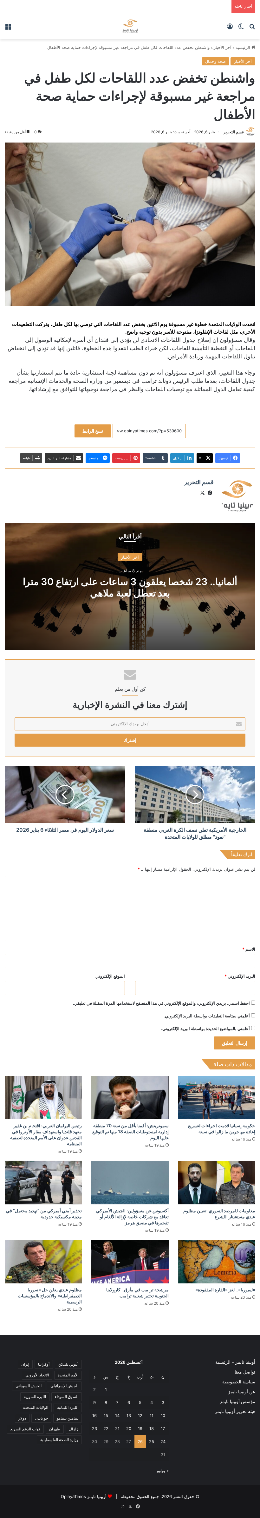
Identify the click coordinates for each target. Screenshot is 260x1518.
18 (151, 1428)
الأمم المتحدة (68, 1375)
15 (106, 1415)
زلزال (73, 1429)
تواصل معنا (245, 1372)
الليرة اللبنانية (67, 1407)
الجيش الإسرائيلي (64, 1385)
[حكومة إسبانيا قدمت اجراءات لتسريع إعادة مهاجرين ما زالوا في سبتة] (216, 1097)
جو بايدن (41, 1418)
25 (151, 1441)
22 (105, 1428)
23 (94, 1428)
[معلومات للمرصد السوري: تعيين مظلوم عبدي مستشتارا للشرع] (216, 1182)
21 (117, 1428)
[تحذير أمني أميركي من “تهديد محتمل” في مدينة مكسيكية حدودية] (43, 1182)
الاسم (248, 949)
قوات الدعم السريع (25, 1429)
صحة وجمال (215, 61)
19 (140, 1428)
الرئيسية (243, 47)
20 (128, 1428)
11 (151, 1415)
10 (163, 1415)
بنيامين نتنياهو (67, 1418)
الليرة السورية (35, 1396)
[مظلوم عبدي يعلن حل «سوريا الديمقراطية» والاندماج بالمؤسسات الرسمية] (43, 1261)
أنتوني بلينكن (68, 1364)
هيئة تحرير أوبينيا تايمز (235, 1411)
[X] (202, 493)
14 (117, 1415)
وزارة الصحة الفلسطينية (59, 1439)
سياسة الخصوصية (238, 1381)
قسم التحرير (234, 132)
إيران (25, 1364)
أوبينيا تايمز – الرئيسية (235, 1362)
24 (163, 1441)
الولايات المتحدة (35, 1407)
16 (94, 1415)
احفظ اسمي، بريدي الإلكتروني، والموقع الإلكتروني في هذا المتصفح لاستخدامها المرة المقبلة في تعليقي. (161, 1003)
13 (129, 1415)
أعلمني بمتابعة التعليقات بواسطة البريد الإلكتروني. (207, 1015)
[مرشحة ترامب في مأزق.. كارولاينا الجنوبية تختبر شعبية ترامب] (129, 1261)
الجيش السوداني (29, 1385)
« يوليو (163, 1470)
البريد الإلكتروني (239, 976)
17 (163, 1428)
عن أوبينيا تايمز (241, 1391)
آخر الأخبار (222, 47)
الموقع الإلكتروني (110, 976)
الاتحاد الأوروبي (37, 1375)
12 (140, 1415)
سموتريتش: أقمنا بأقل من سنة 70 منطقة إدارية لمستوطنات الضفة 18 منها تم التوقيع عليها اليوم (130, 1131)
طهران (54, 1429)
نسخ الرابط (92, 431)
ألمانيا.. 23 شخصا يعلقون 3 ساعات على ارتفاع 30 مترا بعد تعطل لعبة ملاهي (130, 587)
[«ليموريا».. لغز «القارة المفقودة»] (216, 1261)
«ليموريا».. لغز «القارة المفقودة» (225, 1289)
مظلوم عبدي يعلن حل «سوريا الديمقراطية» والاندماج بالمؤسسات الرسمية (50, 1295)
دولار (22, 1418)
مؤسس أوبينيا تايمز (237, 1401)
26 (140, 1441)
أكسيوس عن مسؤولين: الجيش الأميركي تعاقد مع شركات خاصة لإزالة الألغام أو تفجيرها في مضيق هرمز (132, 1216)
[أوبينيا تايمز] (130, 26)
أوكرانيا (43, 1364)
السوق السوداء (66, 1396)
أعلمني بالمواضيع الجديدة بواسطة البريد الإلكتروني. (205, 1028)
